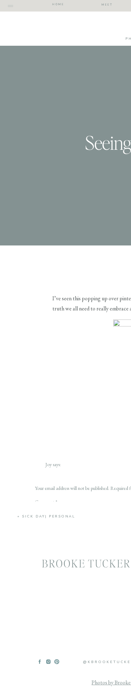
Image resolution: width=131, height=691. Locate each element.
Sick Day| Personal (48, 516)
